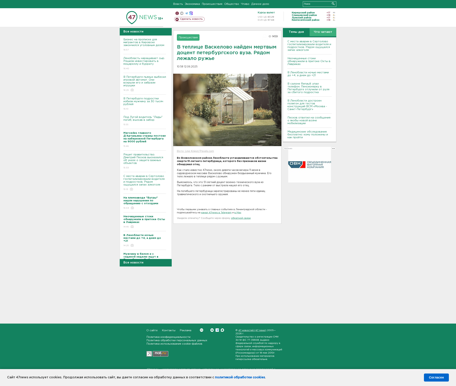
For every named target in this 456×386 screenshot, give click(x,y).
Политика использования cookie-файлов (174, 344)
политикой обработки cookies (240, 377)
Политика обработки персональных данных (176, 340)
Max (222, 330)
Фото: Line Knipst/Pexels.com (195, 151)
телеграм (186, 13)
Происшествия (212, 4)
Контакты (168, 330)
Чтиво (245, 4)
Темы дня (296, 32)
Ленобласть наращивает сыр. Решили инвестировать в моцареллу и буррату (144, 63)
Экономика (192, 4)
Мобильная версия (177, 13)
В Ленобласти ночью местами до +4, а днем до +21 (308, 74)
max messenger (191, 13)
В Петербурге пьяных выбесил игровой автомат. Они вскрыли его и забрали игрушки (144, 83)
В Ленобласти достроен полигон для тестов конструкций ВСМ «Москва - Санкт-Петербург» (307, 105)
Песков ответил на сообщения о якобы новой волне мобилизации (308, 120)
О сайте (152, 330)
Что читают (323, 32)
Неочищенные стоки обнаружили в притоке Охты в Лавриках (308, 61)
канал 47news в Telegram (216, 213)
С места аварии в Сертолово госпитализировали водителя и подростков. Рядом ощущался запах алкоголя (144, 182)
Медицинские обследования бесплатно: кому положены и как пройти (307, 135)
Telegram (217, 330)
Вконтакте (212, 330)
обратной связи (241, 218)
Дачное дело (260, 4)
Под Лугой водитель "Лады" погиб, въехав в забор (143, 121)
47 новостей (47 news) (252, 330)
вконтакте (181, 13)
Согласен (436, 377)
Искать (333, 3)
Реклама (185, 330)
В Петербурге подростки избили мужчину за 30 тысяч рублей (143, 103)
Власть (178, 4)
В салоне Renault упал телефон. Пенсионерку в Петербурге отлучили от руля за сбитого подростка (308, 88)
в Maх (237, 213)
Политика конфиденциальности (168, 337)
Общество (231, 4)
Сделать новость (191, 19)
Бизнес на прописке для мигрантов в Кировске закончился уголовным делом (144, 44)
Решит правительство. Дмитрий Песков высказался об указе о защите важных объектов (143, 161)
